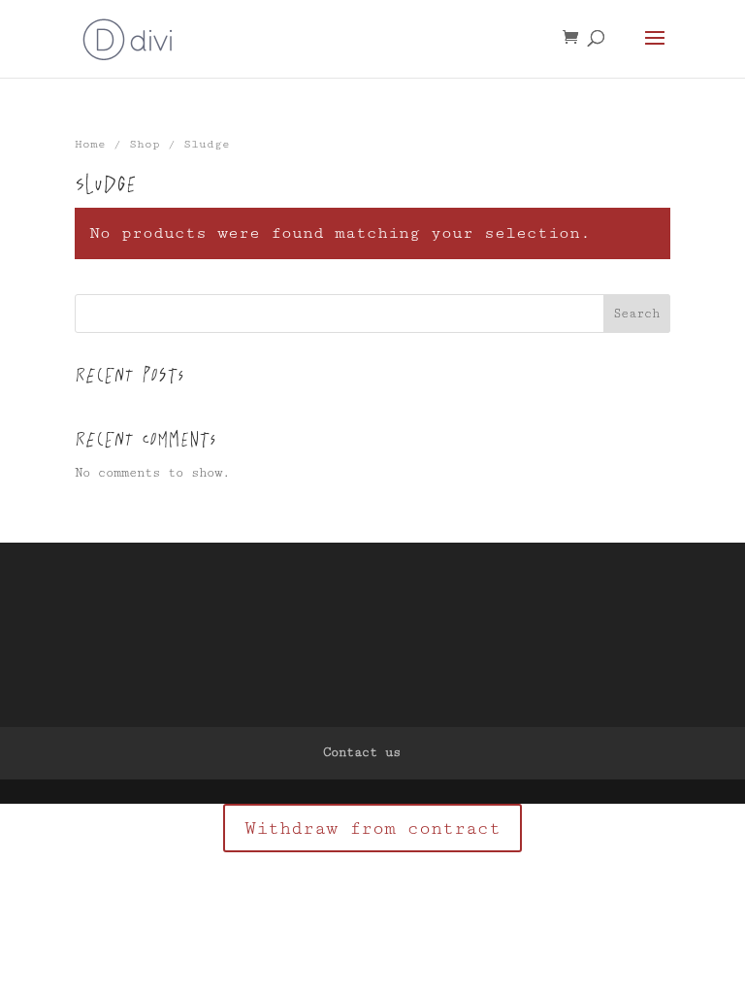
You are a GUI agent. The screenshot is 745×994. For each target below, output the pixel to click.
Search (636, 313)
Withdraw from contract (372, 828)
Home (90, 144)
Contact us (362, 752)
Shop (144, 144)
